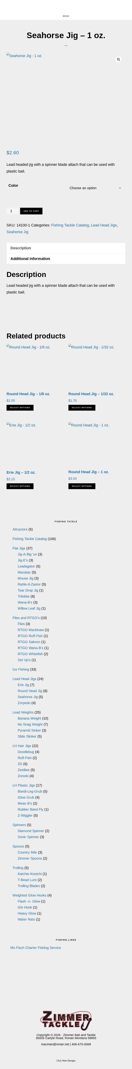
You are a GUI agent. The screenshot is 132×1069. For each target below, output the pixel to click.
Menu (66, 16)
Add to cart (31, 211)
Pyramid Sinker (29, 730)
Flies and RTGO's (26, 618)
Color (13, 185)
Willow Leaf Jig (29, 608)
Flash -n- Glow (29, 901)
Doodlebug (26, 752)
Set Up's (24, 660)
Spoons (18, 846)
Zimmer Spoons (30, 858)
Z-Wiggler (25, 815)
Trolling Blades (29, 886)
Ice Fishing (21, 669)
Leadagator (26, 566)
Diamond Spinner (31, 831)
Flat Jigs (19, 548)
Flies (21, 624)
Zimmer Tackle (66, 6)
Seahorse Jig (17, 232)
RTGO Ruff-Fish (30, 636)
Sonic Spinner (28, 837)
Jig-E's (23, 560)
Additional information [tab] (30, 259)
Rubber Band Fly (30, 809)
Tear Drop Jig (28, 590)
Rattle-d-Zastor (29, 584)
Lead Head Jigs (104, 225)
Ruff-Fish (25, 758)
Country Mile (27, 852)
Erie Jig (23, 685)
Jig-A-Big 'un (27, 554)
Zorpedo (24, 703)
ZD (20, 764)
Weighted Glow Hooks (29, 895)
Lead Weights (23, 712)
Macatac (24, 572)
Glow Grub (26, 797)
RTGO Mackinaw (31, 630)
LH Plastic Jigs (24, 785)
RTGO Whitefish (30, 654)
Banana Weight (29, 718)
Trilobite (24, 596)
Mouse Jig (25, 578)
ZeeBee (24, 770)
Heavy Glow (27, 913)
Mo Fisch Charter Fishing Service (35, 948)
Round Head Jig (30, 691)
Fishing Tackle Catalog (70, 225)
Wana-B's (25, 602)
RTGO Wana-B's (30, 648)
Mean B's (25, 803)
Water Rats (26, 919)
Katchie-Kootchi (30, 874)
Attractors (20, 529)
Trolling (18, 868)
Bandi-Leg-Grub (30, 791)
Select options (20, 408)
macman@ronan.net (55, 1044)
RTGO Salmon (29, 642)
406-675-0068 (81, 1044)
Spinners (19, 825)
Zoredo (23, 776)
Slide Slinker (27, 736)
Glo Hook (25, 907)
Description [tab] (20, 248)
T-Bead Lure (27, 880)
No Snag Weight (30, 724)
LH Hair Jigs (22, 746)
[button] (119, 59)
